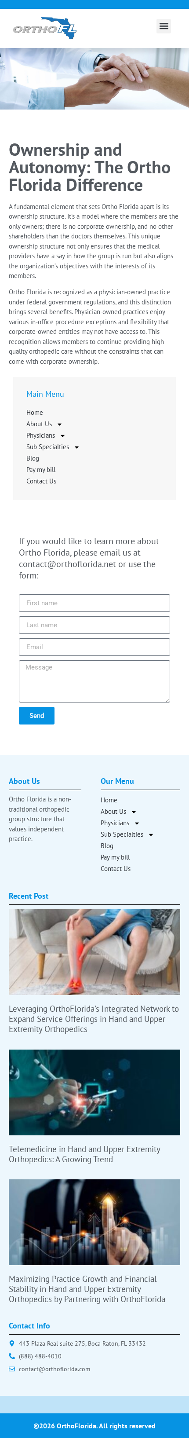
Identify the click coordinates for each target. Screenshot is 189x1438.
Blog (32, 458)
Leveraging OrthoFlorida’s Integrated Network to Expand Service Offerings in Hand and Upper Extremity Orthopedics (94, 1018)
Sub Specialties (47, 447)
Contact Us (41, 481)
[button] (163, 26)
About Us (39, 424)
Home (34, 412)
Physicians (40, 435)
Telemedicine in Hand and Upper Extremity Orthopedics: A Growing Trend (84, 1154)
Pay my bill (40, 469)
